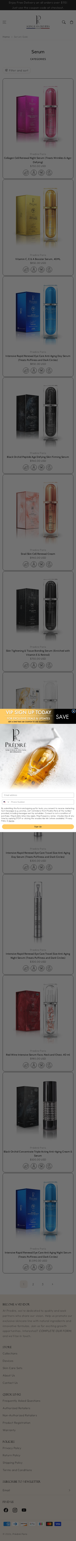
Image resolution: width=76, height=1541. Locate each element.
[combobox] (6, 802)
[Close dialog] (73, 711)
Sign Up (38, 827)
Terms (11, 821)
